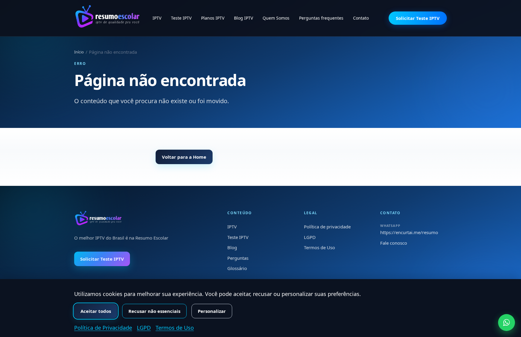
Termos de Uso (319, 247)
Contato (361, 18)
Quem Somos (276, 18)
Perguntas (237, 258)
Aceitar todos (96, 311)
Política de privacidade (327, 227)
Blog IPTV (243, 18)
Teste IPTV (181, 18)
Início (79, 52)
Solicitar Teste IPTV (418, 18)
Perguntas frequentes (321, 18)
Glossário (237, 268)
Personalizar (212, 311)
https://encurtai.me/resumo (409, 232)
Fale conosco (393, 243)
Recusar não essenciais (154, 311)
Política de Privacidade (103, 327)
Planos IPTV (212, 18)
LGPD (310, 237)
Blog (232, 247)
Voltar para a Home (184, 157)
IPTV (157, 18)
